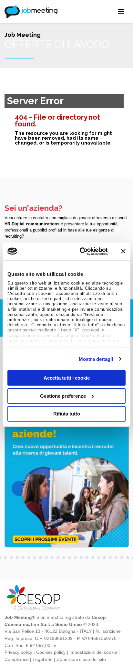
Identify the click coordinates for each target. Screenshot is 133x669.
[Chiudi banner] (123, 251)
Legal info (43, 659)
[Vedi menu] (121, 11)
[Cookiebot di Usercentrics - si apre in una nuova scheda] (81, 251)
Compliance (17, 659)
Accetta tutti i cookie (67, 378)
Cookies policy (51, 652)
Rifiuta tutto (66, 413)
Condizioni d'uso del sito (81, 659)
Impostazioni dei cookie (93, 652)
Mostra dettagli (96, 358)
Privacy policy (18, 652)
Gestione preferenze (63, 395)
